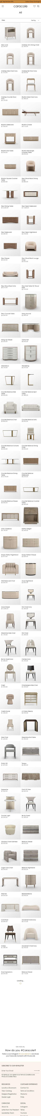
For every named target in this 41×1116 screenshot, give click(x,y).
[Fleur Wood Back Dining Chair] (30, 166)
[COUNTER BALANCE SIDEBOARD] (30, 461)
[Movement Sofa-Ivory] (30, 907)
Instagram (24, 1107)
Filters (3, 20)
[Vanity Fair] (30, 327)
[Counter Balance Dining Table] (10, 461)
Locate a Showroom (9, 1088)
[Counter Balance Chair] (10, 407)
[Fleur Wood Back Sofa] (10, 274)
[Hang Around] (30, 301)
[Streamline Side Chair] (10, 621)
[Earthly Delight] (30, 516)
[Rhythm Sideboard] (10, 112)
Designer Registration (9, 1094)
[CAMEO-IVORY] (30, 647)
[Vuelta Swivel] (10, 699)
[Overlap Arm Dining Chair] (30, 32)
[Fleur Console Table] (10, 301)
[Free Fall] (10, 881)
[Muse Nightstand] (30, 568)
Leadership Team (8, 1113)
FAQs (22, 1097)
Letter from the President (10, 1110)
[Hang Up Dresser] (10, 327)
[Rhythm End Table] (10, 138)
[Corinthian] (10, 907)
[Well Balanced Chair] (10, 568)
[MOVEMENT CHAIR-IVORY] (30, 933)
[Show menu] (3, 6)
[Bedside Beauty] (30, 881)
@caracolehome (25, 1054)
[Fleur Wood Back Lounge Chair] (30, 246)
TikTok (22, 1110)
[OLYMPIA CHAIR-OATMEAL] (10, 829)
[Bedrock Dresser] (30, 829)
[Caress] (10, 933)
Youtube (23, 1113)
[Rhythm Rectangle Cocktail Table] (30, 138)
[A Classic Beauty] (30, 699)
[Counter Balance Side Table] (10, 379)
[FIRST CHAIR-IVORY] (30, 594)
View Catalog (7, 1091)
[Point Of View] (30, 777)
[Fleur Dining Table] (10, 194)
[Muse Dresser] (10, 594)
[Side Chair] (10, 725)
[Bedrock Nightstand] (30, 855)
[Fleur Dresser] (10, 246)
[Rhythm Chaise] (30, 112)
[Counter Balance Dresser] (10, 489)
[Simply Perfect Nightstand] (10, 542)
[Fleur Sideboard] (10, 220)
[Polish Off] (10, 751)
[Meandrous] (10, 353)
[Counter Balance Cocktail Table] (30, 489)
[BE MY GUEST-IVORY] (10, 647)
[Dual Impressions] (10, 960)
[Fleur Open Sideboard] (30, 194)
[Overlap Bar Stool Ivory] (30, 58)
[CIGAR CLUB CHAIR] (10, 855)
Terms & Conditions (27, 1091)
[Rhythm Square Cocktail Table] (10, 166)
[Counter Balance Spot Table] (30, 379)
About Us (5, 1107)
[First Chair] (30, 621)
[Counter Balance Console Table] (10, 433)
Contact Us (24, 1088)
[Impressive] (10, 777)
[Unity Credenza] (10, 516)
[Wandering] (30, 353)
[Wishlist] (34, 6)
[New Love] (10, 32)
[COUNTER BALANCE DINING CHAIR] (30, 433)
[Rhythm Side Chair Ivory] (30, 85)
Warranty (23, 1094)
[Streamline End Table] (30, 725)
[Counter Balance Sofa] (30, 407)
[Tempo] (30, 751)
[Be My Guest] (30, 803)
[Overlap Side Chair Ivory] (10, 58)
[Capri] (10, 673)
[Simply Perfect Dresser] (30, 542)
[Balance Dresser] (30, 960)
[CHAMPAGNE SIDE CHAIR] (30, 673)
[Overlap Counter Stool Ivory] (10, 85)
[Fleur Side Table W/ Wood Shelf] (30, 274)
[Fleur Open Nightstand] (30, 220)
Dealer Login (6, 1097)
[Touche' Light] (10, 803)
